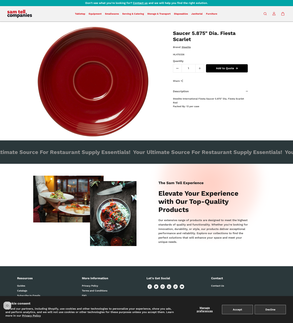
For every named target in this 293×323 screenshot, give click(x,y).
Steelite (186, 47)
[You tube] (182, 286)
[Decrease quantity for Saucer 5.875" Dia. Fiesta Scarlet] (177, 68)
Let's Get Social (158, 278)
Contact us (140, 3)
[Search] (265, 14)
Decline (270, 309)
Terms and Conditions (94, 290)
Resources (25, 278)
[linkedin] (169, 286)
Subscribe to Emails (28, 295)
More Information (95, 278)
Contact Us (217, 285)
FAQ (84, 295)
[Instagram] (162, 286)
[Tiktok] (175, 286)
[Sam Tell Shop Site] (19, 14)
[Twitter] (156, 286)
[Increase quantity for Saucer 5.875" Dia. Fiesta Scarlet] (199, 68)
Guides (21, 285)
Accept (237, 309)
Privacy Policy (31, 315)
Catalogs (22, 290)
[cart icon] (283, 14)
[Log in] (274, 14)
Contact (217, 278)
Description (181, 91)
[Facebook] (149, 286)
